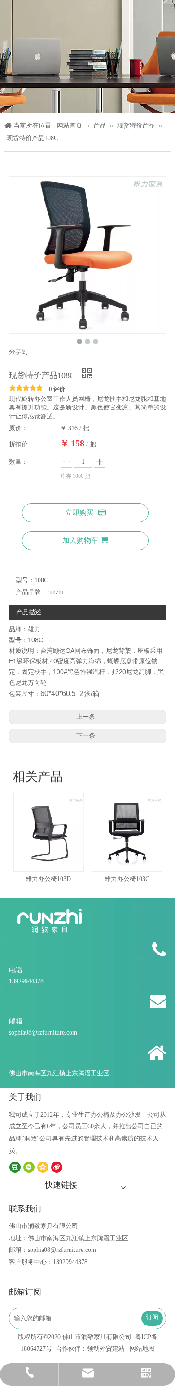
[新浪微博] (56, 1167)
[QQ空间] (42, 1167)
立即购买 (79, 512)
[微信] (29, 1167)
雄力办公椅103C (109, 879)
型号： (25, 580)
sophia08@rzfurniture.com (43, 1032)
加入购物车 (80, 540)
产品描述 (28, 612)
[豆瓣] (15, 1167)
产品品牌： (31, 592)
